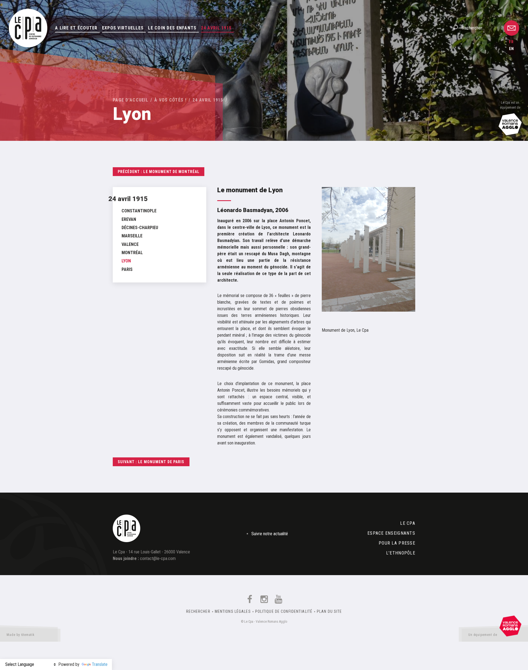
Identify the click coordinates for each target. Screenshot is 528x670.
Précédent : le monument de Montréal (158, 171)
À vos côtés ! (170, 100)
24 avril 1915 (216, 28)
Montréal (132, 252)
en (511, 48)
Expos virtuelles (123, 28)
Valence (130, 244)
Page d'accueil (130, 100)
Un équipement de (482, 635)
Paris (127, 269)
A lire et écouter (76, 28)
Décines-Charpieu (140, 227)
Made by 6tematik (21, 635)
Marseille (132, 235)
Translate (100, 664)
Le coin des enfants (172, 28)
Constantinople (139, 210)
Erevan (129, 219)
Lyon (126, 260)
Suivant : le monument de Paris (151, 462)
